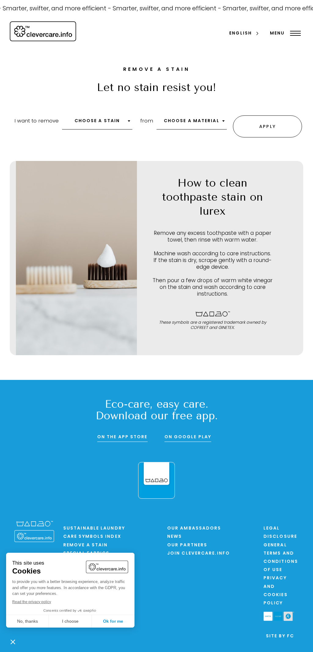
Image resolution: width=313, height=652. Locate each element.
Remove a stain (85, 545)
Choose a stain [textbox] (97, 121)
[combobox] (97, 123)
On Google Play (187, 437)
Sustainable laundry (94, 528)
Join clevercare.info (198, 553)
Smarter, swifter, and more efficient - (164, 9)
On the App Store (122, 437)
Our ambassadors (194, 528)
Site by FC (280, 636)
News (174, 536)
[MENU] (293, 33)
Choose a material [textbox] (191, 121)
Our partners (187, 545)
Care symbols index (92, 536)
